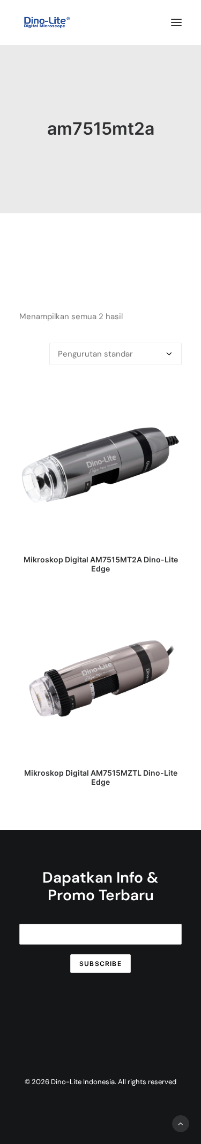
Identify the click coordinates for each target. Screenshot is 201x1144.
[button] (176, 22)
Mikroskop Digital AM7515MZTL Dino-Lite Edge (100, 777)
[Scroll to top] (180, 1123)
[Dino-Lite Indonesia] (47, 22)
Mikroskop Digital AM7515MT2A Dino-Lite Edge (101, 564)
